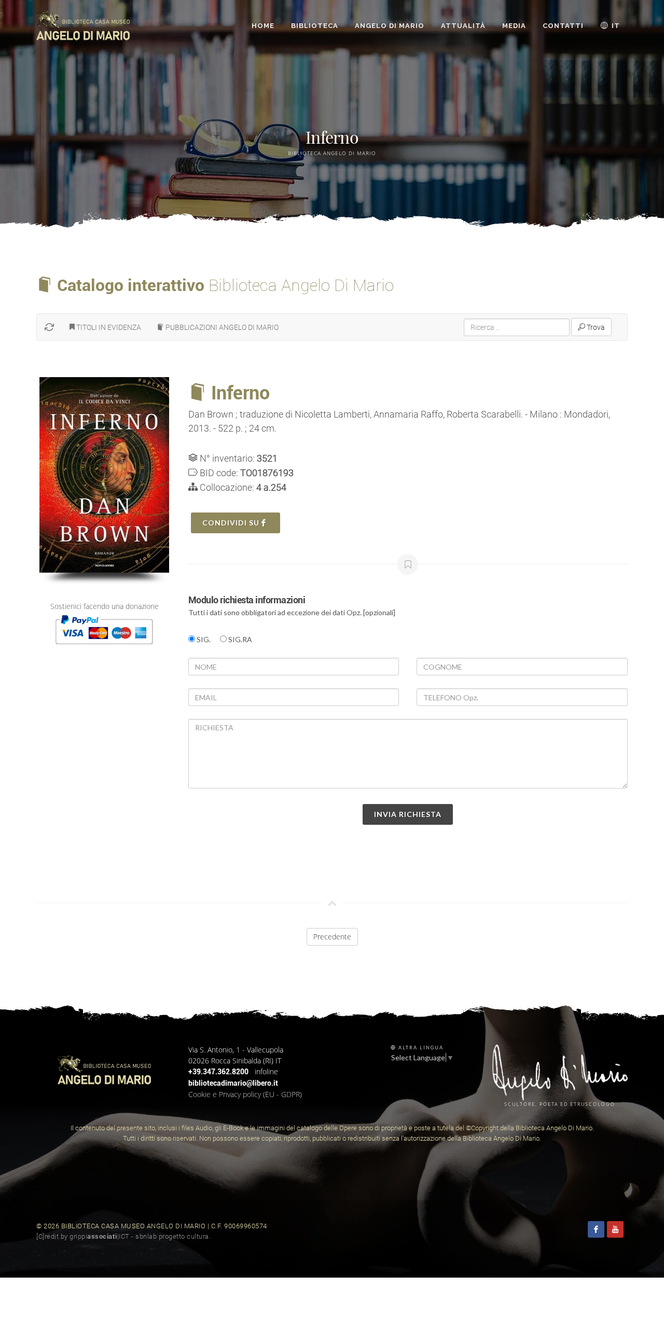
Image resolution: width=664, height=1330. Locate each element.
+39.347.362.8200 (218, 1072)
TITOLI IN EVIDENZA (108, 327)
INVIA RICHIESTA (407, 814)
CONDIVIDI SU (231, 522)
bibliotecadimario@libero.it (233, 1083)
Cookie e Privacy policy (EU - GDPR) (245, 1094)
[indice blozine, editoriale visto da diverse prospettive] (214, 1236)
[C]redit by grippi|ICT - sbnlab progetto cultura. (123, 1236)
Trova (595, 327)
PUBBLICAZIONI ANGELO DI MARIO (221, 327)
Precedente (332, 936)
